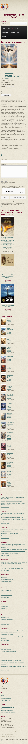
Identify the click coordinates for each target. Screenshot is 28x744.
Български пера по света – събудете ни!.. (11, 553)
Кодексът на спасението (10, 394)
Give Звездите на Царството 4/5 (5, 181)
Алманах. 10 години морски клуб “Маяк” (7, 305)
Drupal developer (5, 741)
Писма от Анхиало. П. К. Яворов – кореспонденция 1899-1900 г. (8, 276)
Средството (4, 577)
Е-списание (4, 32)
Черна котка (4, 608)
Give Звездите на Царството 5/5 (6, 181)
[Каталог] (5, 6)
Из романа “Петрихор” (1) (7, 579)
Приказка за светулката (7, 619)
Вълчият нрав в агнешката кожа (10, 424)
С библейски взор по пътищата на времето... (11, 566)
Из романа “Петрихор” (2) (7, 581)
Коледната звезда (5, 617)
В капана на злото (9, 366)
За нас (18, 32)
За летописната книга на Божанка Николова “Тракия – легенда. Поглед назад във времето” (14, 631)
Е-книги (16, 28)
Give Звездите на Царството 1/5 (1, 181)
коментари (5, 154)
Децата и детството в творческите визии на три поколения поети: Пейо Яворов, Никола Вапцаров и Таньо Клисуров (13, 546)
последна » (20, 490)
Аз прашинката (4, 606)
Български (6, 78)
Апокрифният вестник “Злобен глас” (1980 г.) (12, 660)
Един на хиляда (4, 647)
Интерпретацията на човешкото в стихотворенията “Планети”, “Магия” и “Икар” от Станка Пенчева (14, 550)
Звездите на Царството (10, 472)
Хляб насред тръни (10, 463)
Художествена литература (12, 76)
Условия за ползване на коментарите (10, 207)
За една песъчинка (5, 622)
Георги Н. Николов (7, 247)
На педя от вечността (6, 595)
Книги (9, 28)
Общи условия (4, 697)
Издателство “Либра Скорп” (14, 16)
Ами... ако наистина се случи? (8, 649)
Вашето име (4, 159)
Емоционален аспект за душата (8, 651)
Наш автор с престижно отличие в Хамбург (11, 501)
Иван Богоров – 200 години (7, 634)
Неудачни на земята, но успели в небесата (10, 434)
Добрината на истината (10, 357)
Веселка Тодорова (9, 73)
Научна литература (5, 708)
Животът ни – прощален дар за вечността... (11, 535)
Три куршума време (5, 604)
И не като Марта (9, 347)
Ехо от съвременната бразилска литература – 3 (12, 517)
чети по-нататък (5, 507)
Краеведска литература (7, 710)
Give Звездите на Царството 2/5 (2, 181)
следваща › (13, 490)
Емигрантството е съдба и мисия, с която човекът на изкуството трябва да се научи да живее (14, 562)
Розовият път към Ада (10, 444)
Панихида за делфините (6, 590)
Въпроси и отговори (5, 700)
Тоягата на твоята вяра (10, 414)
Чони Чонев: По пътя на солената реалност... (12, 568)
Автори (13, 32)
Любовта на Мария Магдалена (10, 376)
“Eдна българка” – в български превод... (10, 533)
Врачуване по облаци (6, 592)
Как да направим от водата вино (10, 329)
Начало (4, 28)
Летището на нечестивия (10, 385)
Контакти (4, 36)
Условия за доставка (6, 698)
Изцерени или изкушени (10, 319)
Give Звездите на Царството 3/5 (4, 181)
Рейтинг (3, 179)
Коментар (3, 164)
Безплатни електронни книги (8, 712)
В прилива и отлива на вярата (9, 405)
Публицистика (8, 75)
